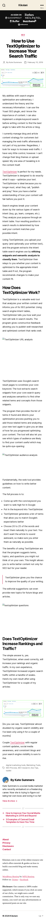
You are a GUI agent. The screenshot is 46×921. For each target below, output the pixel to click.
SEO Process (11, 768)
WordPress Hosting (10, 876)
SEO (23, 35)
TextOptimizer (9, 171)
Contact (6, 849)
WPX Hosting (28, 876)
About (5, 839)
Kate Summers (15, 62)
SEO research (24, 768)
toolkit (8, 770)
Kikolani (23, 5)
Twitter (15, 879)
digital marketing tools (16, 765)
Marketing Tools (33, 765)
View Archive (9, 801)
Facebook (24, 879)
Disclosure (7, 846)
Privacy (6, 842)
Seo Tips (34, 768)
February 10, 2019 (35, 62)
